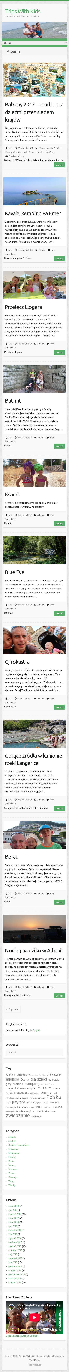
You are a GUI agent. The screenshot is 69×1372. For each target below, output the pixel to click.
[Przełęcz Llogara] (34, 285)
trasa (39, 1107)
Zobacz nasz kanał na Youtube (22, 1335)
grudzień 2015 (15, 1242)
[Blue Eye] (34, 550)
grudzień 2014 (15, 1266)
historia (18, 1084)
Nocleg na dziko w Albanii (33, 950)
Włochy (12, 1185)
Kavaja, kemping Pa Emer (33, 213)
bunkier (42, 1075)
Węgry (52, 152)
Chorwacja (23, 152)
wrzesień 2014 (15, 1278)
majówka (12, 1088)
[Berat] (34, 835)
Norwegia (20, 1092)
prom (8, 1102)
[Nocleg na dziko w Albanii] (34, 929)
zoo (54, 1111)
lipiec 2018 (13, 1206)
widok (58, 1107)
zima (47, 1111)
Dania (25, 1079)
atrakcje (22, 1075)
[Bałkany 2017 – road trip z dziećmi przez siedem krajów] (34, 80)
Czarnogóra (34, 152)
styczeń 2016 (14, 1238)
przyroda (18, 1102)
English (36, 1030)
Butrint (13, 401)
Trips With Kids (22, 11)
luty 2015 (12, 1262)
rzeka (57, 1102)
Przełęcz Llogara (23, 307)
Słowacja (11, 1107)
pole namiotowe (37, 1098)
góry (8, 1084)
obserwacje (33, 1093)
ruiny (52, 1103)
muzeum (44, 1088)
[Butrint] (34, 379)
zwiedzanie (18, 1115)
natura (56, 1088)
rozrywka (37, 1102)
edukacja (53, 1079)
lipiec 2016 (13, 1222)
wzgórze (30, 1111)
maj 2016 (12, 1226)
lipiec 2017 (13, 1218)
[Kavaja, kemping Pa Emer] (34, 191)
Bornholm (33, 1075)
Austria (49, 148)
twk (10, 148)
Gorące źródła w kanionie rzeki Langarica (33, 759)
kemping (32, 1084)
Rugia (46, 1103)
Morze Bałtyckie (28, 1088)
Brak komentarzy (16, 156)
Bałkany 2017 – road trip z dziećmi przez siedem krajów (34, 112)
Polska (53, 1097)
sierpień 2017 (14, 1214)
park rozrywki (21, 1098)
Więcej (59, 165)
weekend (49, 1107)
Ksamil (12, 494)
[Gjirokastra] (34, 640)
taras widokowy (25, 1107)
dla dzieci (39, 1079)
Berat (11, 857)
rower (29, 1102)
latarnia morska (47, 1084)
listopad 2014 (14, 1270)
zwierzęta (36, 1116)
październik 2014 (16, 1274)
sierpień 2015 (14, 1246)
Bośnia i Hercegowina (18, 1145)
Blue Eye (14, 572)
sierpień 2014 (14, 1282)
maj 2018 (12, 1210)
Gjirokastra (17, 662)
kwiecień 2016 (15, 1230)
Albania (42, 148)
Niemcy (9, 1093)
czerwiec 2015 (15, 1250)
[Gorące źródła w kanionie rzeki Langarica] (34, 733)
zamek (39, 1111)
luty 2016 (12, 1234)
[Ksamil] (34, 473)
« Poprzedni (12, 1009)
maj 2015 (12, 1254)
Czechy (44, 152)
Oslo (43, 1092)
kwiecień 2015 (15, 1258)
